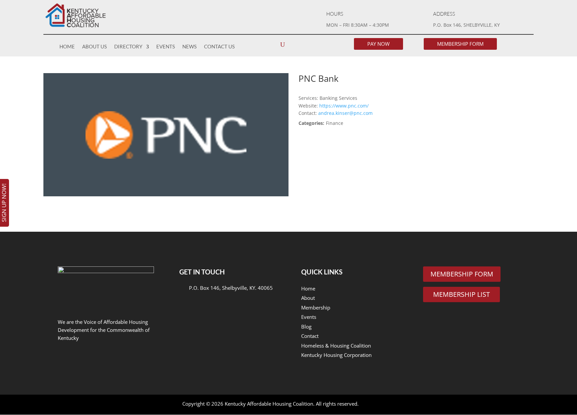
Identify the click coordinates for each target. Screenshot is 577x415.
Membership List (461, 294)
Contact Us (219, 46)
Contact (310, 336)
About (308, 297)
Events (165, 46)
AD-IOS (376, 405)
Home (67, 46)
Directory (128, 46)
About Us (94, 46)
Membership (315, 307)
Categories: (311, 123)
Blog (306, 326)
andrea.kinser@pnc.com (345, 113)
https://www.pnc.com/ (344, 105)
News (189, 46)
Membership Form (460, 43)
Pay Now (378, 43)
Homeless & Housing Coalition (336, 345)
